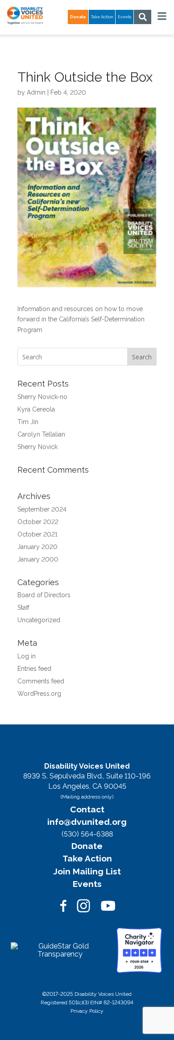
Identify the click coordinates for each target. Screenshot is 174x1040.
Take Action (102, 17)
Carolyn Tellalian (41, 434)
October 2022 (37, 521)
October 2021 (37, 534)
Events (124, 17)
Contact (87, 809)
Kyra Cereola (36, 409)
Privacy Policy (87, 1011)
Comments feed (40, 681)
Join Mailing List (87, 871)
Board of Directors (43, 595)
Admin (36, 92)
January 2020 (37, 546)
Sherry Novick (37, 446)
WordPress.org (39, 693)
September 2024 (41, 509)
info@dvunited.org (87, 822)
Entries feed (34, 668)
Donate (87, 846)
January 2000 (37, 559)
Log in (26, 656)
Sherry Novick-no (42, 396)
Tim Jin (27, 421)
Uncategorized (38, 620)
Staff (23, 607)
